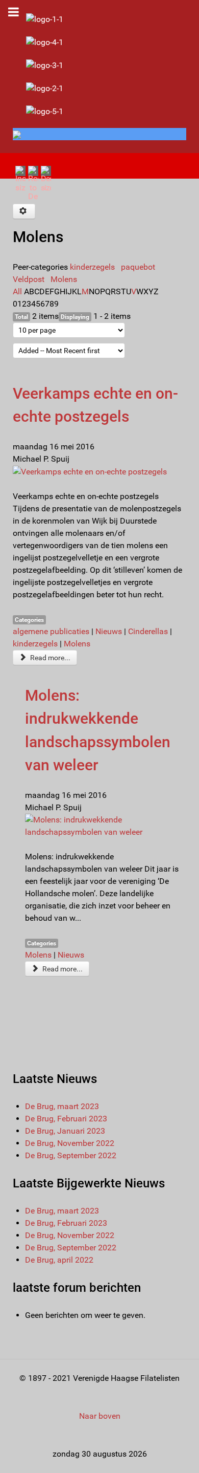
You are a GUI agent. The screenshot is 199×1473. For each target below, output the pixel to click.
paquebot (138, 267)
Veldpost (28, 279)
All (17, 291)
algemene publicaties (51, 631)
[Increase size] (20, 178)
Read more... (49, 658)
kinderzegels (92, 267)
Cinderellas (148, 631)
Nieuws (108, 631)
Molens (64, 279)
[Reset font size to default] (33, 183)
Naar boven (99, 1416)
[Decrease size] (46, 178)
